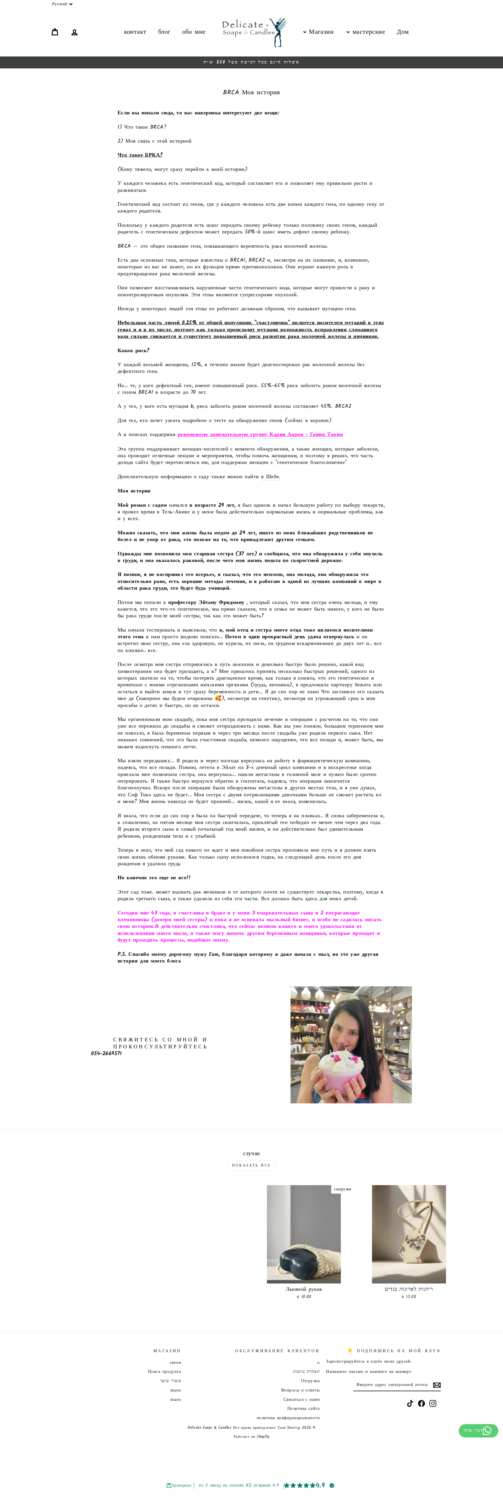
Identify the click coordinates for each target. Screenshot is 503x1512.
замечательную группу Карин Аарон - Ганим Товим (276, 434)
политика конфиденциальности (288, 1417)
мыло (175, 1390)
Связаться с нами (302, 1399)
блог (164, 32)
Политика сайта (303, 1408)
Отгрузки (310, 1381)
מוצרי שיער (170, 1381)
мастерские (367, 32)
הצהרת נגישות (306, 1371)
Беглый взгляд (409, 1276)
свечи (175, 1362)
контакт (135, 32)
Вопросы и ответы (300, 1390)
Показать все (251, 1165)
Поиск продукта (164, 1371)
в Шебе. (270, 477)
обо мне (194, 32)
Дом (403, 32)
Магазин (320, 32)
